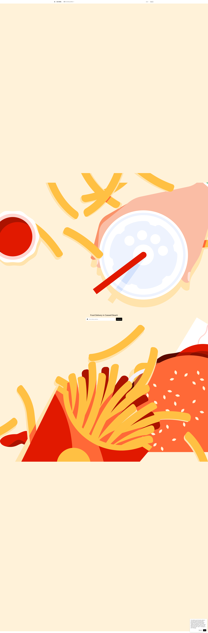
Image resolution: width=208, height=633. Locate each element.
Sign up (151, 1)
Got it (205, 630)
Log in (147, 1)
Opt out (200, 630)
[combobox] (101, 319)
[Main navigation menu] (54, 1)
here (195, 627)
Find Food (119, 319)
